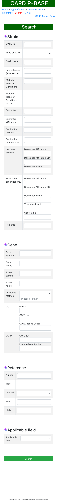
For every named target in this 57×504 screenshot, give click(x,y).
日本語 (27, 12)
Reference (7, 12)
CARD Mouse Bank (45, 16)
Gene (40, 9)
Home (5, 9)
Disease (32, 9)
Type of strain (18, 9)
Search (18, 12)
